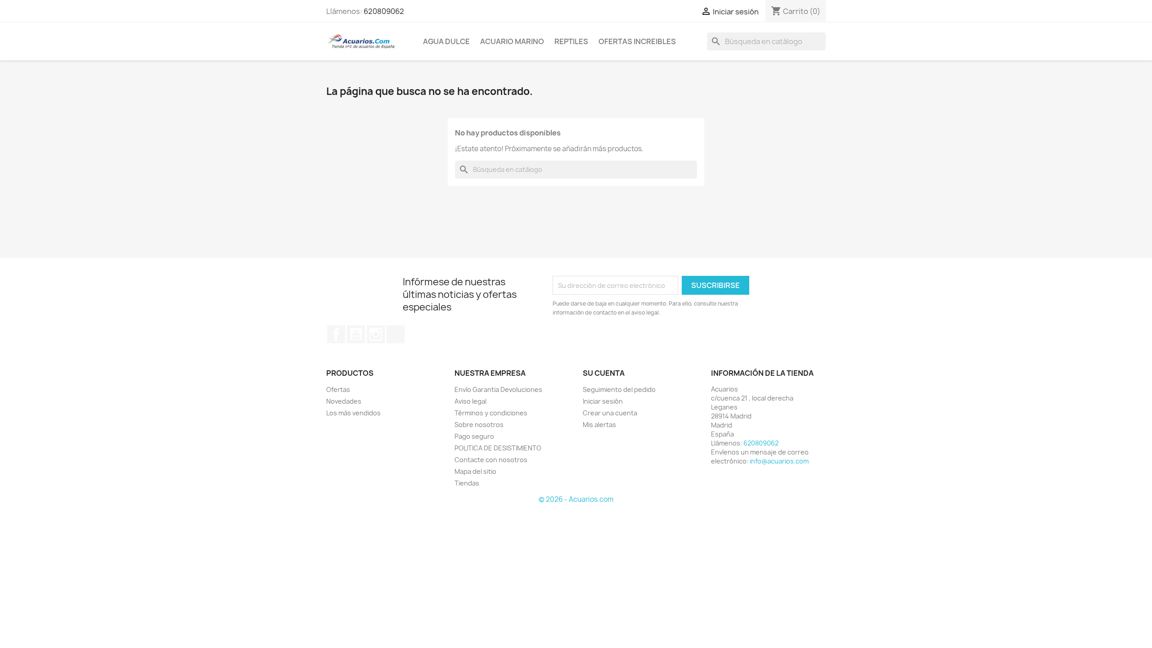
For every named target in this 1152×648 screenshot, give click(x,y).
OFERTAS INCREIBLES (637, 41)
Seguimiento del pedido (619, 389)
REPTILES (571, 41)
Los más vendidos (353, 413)
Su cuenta (604, 373)
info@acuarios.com (779, 461)
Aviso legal (470, 401)
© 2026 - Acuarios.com (576, 499)
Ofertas (338, 389)
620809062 (384, 11)
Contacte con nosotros (490, 459)
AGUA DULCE (446, 41)
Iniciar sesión (603, 401)
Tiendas (466, 483)
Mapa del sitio (475, 471)
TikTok (396, 334)
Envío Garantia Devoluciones (498, 389)
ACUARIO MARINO (512, 41)
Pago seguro (474, 436)
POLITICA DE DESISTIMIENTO (497, 448)
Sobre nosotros (479, 424)
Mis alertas (599, 424)
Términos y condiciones (490, 413)
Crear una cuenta (610, 413)
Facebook (336, 334)
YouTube (356, 334)
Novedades (343, 401)
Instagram (376, 334)
